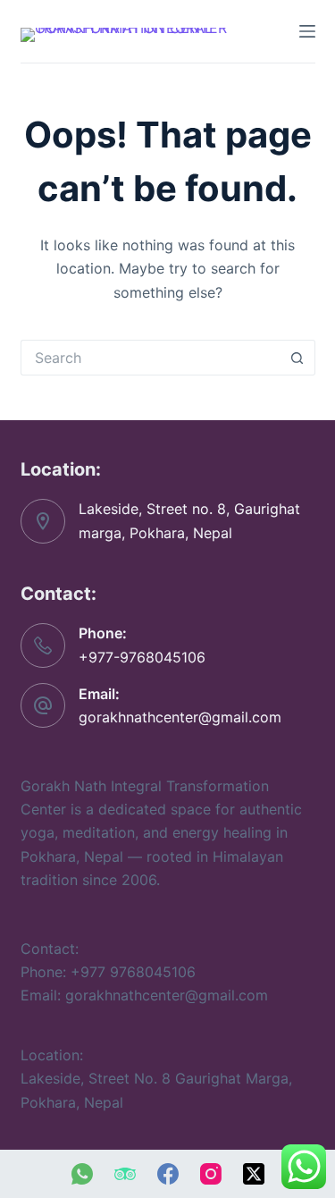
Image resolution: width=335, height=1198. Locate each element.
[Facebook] (168, 1174)
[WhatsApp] (82, 1174)
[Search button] (297, 357)
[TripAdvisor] (125, 1174)
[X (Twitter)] (253, 1174)
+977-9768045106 (142, 657)
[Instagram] (211, 1174)
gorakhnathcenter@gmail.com (180, 717)
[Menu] (307, 31)
